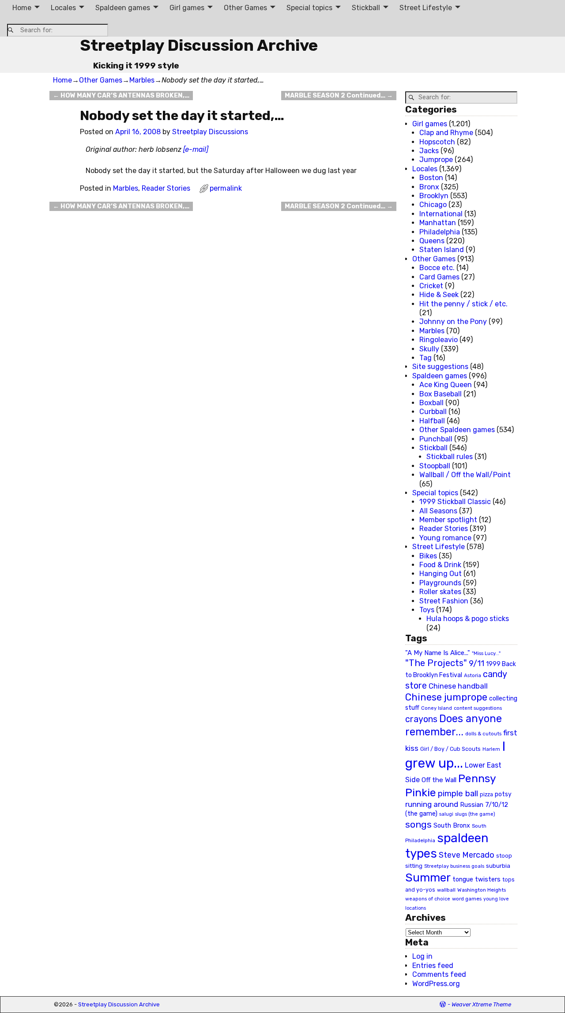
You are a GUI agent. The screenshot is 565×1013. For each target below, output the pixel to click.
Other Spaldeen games (457, 430)
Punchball (435, 439)
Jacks (429, 151)
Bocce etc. (437, 268)
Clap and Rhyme (446, 132)
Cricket (431, 286)
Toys (426, 610)
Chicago (433, 204)
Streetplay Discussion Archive (199, 45)
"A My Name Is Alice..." (437, 653)
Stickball (366, 8)
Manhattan (437, 222)
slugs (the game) (475, 814)
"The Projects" (436, 663)
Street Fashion (443, 601)
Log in (422, 956)
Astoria (472, 675)
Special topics (309, 8)
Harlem (491, 749)
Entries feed (432, 965)
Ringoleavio (438, 339)
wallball (446, 890)
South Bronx (451, 825)
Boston (431, 177)
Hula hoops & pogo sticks (467, 618)
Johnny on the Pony (453, 321)
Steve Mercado (466, 854)
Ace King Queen (445, 384)
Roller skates (440, 591)
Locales (63, 8)
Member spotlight (448, 520)
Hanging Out (440, 573)
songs (418, 824)
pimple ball (458, 793)
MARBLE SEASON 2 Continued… (339, 95)
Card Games (439, 277)
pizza (486, 794)
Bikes (428, 556)
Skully (429, 349)
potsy (503, 794)
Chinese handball (458, 686)
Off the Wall (439, 780)
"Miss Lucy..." (486, 653)
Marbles (141, 80)
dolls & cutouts (483, 734)
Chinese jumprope (446, 697)
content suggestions (478, 708)
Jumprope (436, 159)
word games (467, 899)
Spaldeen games (122, 8)
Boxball (431, 403)
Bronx (429, 187)
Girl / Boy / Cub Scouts (450, 749)
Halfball (432, 421)
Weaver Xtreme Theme (481, 1004)
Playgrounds (440, 583)
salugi (446, 814)
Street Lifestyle (425, 8)
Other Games (245, 8)
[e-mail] (195, 149)
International (441, 214)
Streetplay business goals (454, 866)
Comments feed (439, 974)
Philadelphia (439, 232)
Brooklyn (433, 196)
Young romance (445, 538)
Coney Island (436, 708)
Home (21, 8)
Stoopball (434, 466)
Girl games (187, 8)
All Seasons (438, 511)
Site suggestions (440, 366)
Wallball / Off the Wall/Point (465, 475)
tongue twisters (476, 879)
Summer (428, 877)
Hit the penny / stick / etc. (463, 304)
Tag (425, 358)
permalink (226, 188)
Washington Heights (481, 890)
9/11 (476, 663)
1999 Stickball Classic (455, 501)
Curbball (433, 411)
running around (431, 804)
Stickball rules (449, 456)
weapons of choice (427, 899)
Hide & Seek (439, 294)
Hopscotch (437, 142)
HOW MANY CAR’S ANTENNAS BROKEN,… (121, 95)
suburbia (498, 865)
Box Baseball (440, 394)
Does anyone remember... (453, 725)
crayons (421, 719)
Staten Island (441, 249)
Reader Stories (166, 188)
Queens (431, 241)
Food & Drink (440, 565)
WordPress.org (436, 983)
